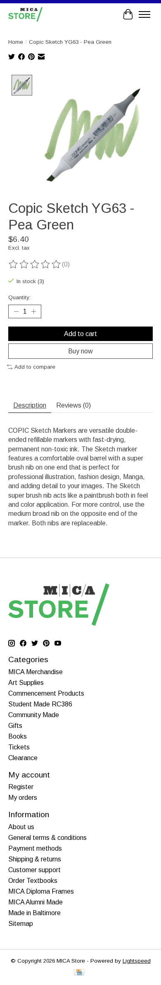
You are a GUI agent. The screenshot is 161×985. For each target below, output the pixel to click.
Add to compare (34, 367)
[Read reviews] (35, 265)
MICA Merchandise (35, 671)
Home (15, 42)
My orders (22, 797)
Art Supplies (26, 682)
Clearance (23, 757)
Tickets (19, 747)
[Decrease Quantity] (16, 311)
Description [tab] (29, 405)
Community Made (33, 714)
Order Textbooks (32, 880)
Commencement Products (46, 693)
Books (17, 736)
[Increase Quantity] (33, 311)
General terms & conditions (47, 837)
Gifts (15, 725)
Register (20, 786)
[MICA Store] (25, 14)
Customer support (34, 869)
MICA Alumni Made (35, 902)
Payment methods (35, 848)
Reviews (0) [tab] (73, 405)
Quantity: (19, 297)
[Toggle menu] (144, 14)
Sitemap (20, 923)
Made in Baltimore (34, 912)
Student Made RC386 (40, 704)
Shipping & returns (34, 859)
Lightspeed (137, 961)
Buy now (80, 351)
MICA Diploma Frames (41, 891)
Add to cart (80, 333)
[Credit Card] (79, 973)
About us (21, 826)
